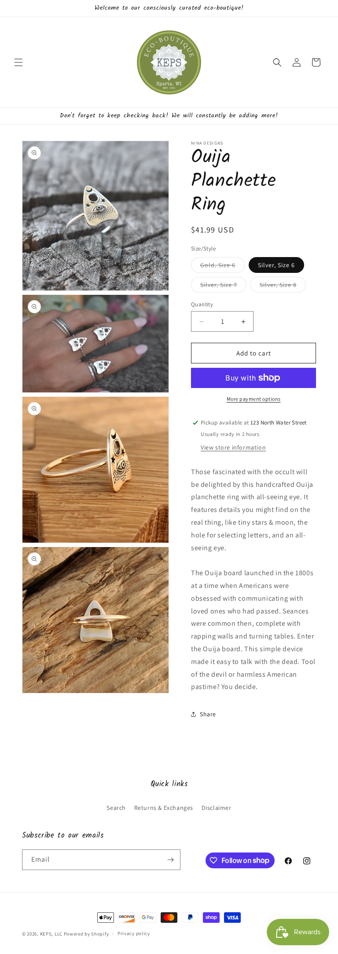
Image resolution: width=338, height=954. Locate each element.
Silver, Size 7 (223, 286)
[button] (18, 62)
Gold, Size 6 (222, 267)
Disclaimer (216, 808)
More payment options (254, 398)
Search (116, 808)
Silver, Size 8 (283, 286)
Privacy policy (134, 933)
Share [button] (208, 714)
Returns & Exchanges (163, 808)
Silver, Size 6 (276, 265)
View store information (233, 447)
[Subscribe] (170, 859)
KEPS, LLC (51, 934)
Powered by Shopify (86, 934)
